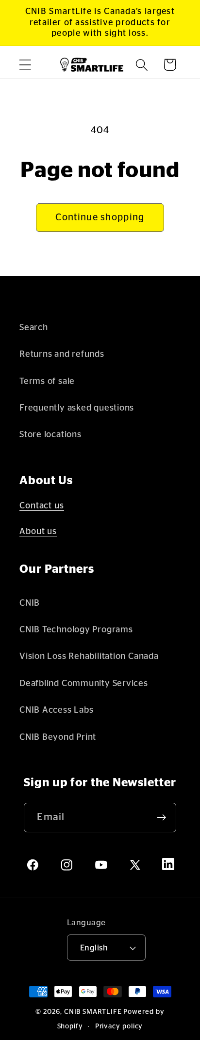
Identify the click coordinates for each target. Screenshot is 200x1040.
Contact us (41, 506)
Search (33, 327)
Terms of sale (47, 381)
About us (38, 531)
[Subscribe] (162, 817)
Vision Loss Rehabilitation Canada (89, 656)
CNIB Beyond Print (57, 737)
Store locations (50, 434)
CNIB (29, 603)
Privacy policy (119, 1026)
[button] (25, 64)
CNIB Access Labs (56, 710)
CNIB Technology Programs (76, 629)
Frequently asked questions (76, 408)
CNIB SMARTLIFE (93, 1012)
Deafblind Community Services (83, 683)
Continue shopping (99, 217)
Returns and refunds (61, 354)
